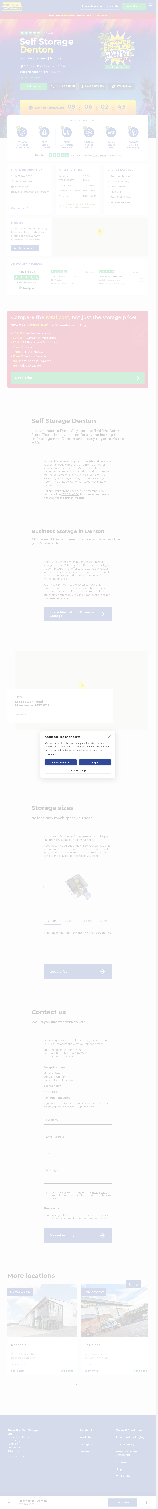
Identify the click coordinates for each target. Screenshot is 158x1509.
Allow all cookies (60, 762)
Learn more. (51, 753)
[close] (109, 736)
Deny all (95, 762)
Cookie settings (78, 770)
